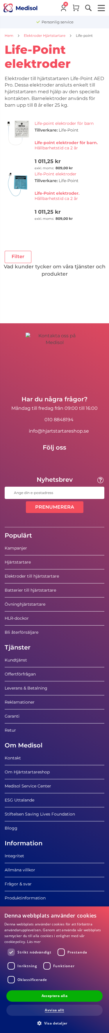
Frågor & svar (18, 884)
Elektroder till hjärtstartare (32, 576)
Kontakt (13, 758)
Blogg (11, 828)
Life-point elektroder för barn (64, 123)
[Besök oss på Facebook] (38, 461)
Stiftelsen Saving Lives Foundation (40, 814)
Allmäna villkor (20, 870)
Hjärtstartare (18, 562)
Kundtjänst (16, 660)
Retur (10, 730)
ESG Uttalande (19, 800)
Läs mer (34, 941)
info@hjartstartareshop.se (59, 431)
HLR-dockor (17, 618)
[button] (54, 1023)
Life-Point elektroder (55, 174)
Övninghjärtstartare (25, 604)
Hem (9, 35)
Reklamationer (20, 702)
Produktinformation (25, 898)
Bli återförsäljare (21, 632)
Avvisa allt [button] (54, 1010)
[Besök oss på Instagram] (71, 461)
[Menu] (101, 8)
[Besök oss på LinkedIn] (55, 461)
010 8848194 (59, 419)
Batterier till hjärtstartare (30, 590)
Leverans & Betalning (26, 688)
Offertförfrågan (20, 674)
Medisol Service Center (28, 786)
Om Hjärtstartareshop (27, 772)
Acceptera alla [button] (55, 995)
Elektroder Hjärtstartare (45, 35)
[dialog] (54, 969)
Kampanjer (16, 548)
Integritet (14, 855)
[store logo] (20, 8)
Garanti (12, 716)
